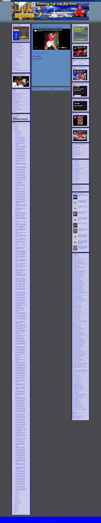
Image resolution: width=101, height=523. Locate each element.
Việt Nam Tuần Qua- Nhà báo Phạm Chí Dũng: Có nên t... (20, 281)
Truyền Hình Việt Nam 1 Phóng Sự (79, 370)
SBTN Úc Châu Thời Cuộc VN (78, 353)
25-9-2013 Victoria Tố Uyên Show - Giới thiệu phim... (20, 471)
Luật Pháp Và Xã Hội (77, 277)
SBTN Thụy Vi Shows (77, 344)
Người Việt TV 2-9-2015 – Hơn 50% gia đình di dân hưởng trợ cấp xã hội (82, 236)
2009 (15, 509)
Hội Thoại (75, 269)
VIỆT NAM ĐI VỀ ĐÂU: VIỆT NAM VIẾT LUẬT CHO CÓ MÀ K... (20, 461)
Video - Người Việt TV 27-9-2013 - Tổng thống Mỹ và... (20, 365)
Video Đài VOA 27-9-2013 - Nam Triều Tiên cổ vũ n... (20, 378)
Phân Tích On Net (76, 311)
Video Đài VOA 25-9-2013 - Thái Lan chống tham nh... (20, 484)
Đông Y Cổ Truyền (76, 189)
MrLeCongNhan (76, 279)
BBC (14, 91)
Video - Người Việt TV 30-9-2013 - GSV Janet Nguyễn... (20, 213)
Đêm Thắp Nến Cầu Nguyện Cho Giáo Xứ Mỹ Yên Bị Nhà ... (20, 218)
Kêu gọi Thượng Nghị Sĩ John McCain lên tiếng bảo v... (20, 368)
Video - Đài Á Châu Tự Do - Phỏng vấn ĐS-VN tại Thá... (20, 196)
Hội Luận (14, 59)
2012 (15, 504)
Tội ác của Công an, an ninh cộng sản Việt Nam (20, 336)
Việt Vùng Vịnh (76, 401)
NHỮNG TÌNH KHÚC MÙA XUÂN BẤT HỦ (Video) (20, 216)
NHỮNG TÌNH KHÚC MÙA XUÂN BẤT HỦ (20, 209)
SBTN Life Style (76, 336)
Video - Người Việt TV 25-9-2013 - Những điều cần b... (20, 479)
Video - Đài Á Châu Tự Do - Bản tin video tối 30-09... (20, 199)
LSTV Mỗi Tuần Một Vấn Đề (78, 271)
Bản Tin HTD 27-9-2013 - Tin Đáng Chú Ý (20, 357)
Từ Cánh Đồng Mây (16, 64)
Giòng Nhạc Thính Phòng (78, 168)
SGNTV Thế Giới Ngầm (77, 359)
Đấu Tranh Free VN (76, 416)
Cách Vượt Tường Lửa (17, 47)
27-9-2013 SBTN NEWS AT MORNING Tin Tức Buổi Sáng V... (20, 388)
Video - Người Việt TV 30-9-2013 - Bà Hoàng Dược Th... (20, 194)
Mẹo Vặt (74, 156)
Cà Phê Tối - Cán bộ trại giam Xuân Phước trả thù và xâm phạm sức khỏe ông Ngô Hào (82, 242)
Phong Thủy (75, 309)
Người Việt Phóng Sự (77, 298)
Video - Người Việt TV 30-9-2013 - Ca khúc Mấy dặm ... (20, 170)
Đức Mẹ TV (75, 418)
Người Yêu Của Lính (77, 302)
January (16, 502)
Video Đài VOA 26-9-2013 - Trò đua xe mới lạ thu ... (20, 420)
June (16, 494)
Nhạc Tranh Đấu (76, 172)
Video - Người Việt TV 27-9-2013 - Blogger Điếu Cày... (20, 391)
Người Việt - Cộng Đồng (77, 280)
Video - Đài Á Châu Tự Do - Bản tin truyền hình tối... (20, 441)
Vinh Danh (75, 400)
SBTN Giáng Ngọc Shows (78, 332)
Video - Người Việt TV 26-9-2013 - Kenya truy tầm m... (20, 425)
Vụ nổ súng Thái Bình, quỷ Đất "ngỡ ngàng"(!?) (20, 430)
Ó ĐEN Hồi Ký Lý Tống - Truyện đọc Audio (19, 272)
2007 (15, 512)
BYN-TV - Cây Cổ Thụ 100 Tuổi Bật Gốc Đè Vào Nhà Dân (20, 242)
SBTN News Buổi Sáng (17, 51)
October (16, 134)
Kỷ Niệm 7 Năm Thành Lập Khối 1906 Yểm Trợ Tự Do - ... (20, 464)
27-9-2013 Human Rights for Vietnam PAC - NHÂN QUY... (20, 373)
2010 (15, 508)
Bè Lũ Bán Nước (76, 257)
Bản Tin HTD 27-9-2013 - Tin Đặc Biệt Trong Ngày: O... (20, 352)
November (17, 132)
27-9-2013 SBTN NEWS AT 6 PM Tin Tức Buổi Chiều (20, 350)
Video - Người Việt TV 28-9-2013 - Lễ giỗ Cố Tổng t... (20, 284)
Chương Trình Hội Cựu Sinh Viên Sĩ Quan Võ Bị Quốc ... (20, 292)
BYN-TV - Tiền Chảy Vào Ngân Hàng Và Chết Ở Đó (20, 239)
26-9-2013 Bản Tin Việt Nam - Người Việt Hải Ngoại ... (20, 415)
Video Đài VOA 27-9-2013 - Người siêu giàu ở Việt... (20, 401)
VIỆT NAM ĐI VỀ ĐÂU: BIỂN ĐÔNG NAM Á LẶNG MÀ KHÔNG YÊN (20, 468)
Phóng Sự (75, 313)
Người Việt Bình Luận (77, 296)
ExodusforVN (75, 265)
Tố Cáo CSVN (75, 378)
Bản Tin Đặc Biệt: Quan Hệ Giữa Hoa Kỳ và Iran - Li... (20, 295)
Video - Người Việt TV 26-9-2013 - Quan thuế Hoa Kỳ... (20, 422)
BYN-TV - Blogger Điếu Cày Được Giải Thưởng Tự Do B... (20, 266)
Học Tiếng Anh (15, 68)
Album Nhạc (75, 162)
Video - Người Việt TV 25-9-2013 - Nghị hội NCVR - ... (20, 476)
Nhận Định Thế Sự (76, 305)
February (17, 501)
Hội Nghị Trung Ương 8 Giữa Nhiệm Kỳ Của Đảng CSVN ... (20, 164)
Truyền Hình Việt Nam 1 (77, 365)
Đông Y (74, 414)
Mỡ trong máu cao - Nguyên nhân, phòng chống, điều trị (20, 224)
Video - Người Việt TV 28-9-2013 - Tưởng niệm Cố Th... (20, 303)
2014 (15, 128)
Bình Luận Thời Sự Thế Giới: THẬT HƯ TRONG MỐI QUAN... (20, 381)
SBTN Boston (75, 325)
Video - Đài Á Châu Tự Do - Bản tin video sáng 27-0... (20, 403)
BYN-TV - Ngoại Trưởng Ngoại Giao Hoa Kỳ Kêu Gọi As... (20, 177)
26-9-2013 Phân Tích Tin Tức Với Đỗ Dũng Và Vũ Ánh (20, 433)
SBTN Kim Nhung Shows (77, 334)
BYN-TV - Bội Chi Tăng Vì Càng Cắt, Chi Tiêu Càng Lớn (20, 185)
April (16, 498)
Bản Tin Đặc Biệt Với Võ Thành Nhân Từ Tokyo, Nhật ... (20, 298)
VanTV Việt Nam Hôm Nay (78, 396)
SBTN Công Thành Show (77, 328)
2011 (15, 506)
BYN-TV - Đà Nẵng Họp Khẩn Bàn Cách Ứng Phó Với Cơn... (20, 230)
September (17, 135)
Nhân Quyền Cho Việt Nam (18, 57)
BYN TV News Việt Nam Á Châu (42, 53)
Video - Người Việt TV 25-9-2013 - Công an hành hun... (20, 455)
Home (14, 21)
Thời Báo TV (75, 361)
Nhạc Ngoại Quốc (76, 170)
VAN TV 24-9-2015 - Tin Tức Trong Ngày (82, 213)
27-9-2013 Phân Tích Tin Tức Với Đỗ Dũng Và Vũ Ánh (20, 370)
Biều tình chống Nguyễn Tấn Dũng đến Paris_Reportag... (20, 398)
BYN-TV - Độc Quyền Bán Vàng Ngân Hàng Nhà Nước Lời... (20, 260)
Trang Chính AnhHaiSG (17, 43)
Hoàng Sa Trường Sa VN (77, 267)
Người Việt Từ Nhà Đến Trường (79, 300)
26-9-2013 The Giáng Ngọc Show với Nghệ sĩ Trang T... (20, 408)
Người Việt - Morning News (18, 53)
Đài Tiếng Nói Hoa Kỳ (17, 95)
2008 (15, 511)
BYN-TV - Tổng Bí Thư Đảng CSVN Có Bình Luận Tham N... (20, 236)
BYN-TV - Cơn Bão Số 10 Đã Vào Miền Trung (20, 180)
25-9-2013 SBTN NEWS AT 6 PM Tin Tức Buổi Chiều (20, 453)
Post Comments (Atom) (53, 92)
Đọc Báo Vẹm (15, 99)
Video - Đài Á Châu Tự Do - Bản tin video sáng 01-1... (20, 138)
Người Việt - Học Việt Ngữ (78, 284)
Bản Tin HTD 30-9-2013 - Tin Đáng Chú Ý (20, 161)
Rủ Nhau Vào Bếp (76, 154)
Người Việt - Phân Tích (77, 288)
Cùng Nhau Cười (76, 164)
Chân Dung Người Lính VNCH (18, 49)
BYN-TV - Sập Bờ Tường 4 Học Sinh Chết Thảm (20, 227)
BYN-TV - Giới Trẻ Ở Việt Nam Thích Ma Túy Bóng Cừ (20, 316)
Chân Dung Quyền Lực (77, 261)
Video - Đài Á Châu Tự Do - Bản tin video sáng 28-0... (20, 341)
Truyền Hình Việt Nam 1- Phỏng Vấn (80, 372)
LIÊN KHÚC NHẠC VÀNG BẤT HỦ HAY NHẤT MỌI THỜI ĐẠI (20, 205)
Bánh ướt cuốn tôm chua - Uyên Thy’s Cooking (20, 308)
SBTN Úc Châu (76, 350)
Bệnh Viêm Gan (18, 210)
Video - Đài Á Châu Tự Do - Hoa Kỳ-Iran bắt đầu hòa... (20, 487)
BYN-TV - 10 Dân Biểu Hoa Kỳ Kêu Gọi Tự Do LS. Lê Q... (20, 325)
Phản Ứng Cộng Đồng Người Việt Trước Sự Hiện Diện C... (20, 251)
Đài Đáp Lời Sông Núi (17, 97)
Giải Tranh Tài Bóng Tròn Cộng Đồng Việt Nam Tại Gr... (20, 384)
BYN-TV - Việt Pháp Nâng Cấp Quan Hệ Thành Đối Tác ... (20, 313)
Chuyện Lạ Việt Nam (77, 259)
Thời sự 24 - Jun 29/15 (82, 223)
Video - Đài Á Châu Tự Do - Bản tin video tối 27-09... (20, 394)
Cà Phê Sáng (15, 55)
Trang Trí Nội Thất (76, 150)
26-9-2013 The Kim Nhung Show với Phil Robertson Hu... (20, 411)
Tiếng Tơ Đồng (76, 177)
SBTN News (15, 107)
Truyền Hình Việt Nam (17, 109)
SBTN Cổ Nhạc (76, 330)
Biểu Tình (75, 255)
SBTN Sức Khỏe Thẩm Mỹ (78, 342)
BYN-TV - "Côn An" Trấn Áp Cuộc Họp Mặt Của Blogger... (20, 322)
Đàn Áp (74, 412)
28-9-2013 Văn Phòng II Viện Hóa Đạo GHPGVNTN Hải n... (20, 275)
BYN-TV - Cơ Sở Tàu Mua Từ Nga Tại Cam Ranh (20, 264)
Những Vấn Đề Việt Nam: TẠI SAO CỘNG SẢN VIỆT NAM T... (20, 344)
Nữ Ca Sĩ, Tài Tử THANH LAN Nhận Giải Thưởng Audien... (20, 167)
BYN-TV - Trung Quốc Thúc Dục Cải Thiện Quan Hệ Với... (20, 257)
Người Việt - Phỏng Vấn (77, 290)
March (16, 499)
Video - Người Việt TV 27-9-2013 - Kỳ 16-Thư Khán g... (20, 376)
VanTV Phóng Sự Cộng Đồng (78, 394)
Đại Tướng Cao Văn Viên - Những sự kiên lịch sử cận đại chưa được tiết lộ (83, 247)
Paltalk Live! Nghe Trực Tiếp (18, 45)
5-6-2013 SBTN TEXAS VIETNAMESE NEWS (82, 201)
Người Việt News (16, 103)
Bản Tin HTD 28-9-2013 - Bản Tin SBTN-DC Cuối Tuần (20, 300)
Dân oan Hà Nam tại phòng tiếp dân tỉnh (20, 333)
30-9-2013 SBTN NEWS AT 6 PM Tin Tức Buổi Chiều (20, 152)
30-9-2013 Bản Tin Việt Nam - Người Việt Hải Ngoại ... (20, 149)
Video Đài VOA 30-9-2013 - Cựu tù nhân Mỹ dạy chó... (20, 172)
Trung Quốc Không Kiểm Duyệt (79, 363)
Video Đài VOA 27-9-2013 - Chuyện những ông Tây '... (20, 347)
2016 (15, 124)
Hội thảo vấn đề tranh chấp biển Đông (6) (83, 230)
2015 (15, 126)
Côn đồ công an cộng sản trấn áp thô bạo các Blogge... (20, 331)
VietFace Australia (76, 398)
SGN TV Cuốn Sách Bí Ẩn (78, 355)
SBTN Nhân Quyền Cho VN (78, 340)
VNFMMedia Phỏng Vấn (77, 386)
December (17, 131)
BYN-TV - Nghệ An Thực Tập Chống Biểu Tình (20, 183)
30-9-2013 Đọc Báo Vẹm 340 (20, 153)
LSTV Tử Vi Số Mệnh (77, 275)
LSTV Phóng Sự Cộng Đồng (78, 273)
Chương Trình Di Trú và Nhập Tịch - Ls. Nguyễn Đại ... (20, 140)
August (16, 491)
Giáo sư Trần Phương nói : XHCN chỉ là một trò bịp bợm (83, 219)
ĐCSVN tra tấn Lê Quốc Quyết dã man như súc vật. (20, 363)
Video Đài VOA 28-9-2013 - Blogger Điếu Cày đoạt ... (20, 338)
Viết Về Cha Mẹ (76, 179)
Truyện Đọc (75, 181)
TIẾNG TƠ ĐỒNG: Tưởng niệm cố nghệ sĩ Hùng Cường (20, 248)
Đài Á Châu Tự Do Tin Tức (18, 93)
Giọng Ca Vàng (76, 166)
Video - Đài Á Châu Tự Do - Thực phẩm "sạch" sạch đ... (20, 175)
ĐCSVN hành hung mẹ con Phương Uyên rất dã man (20, 428)
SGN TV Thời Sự (76, 357)
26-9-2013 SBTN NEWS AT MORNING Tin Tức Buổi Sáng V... (20, 444)
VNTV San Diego (76, 390)
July (16, 493)
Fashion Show (75, 148)
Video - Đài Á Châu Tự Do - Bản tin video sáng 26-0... (20, 450)
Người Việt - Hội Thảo (77, 286)
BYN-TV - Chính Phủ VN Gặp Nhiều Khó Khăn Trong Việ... (20, 489)
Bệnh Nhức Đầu (18, 396)
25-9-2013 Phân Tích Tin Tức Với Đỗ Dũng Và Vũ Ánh (20, 474)
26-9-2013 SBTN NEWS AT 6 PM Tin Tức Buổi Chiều (20, 406)
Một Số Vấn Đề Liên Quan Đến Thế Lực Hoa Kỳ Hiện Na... (20, 439)
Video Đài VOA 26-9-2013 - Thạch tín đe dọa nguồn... (20, 448)
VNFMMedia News (76, 384)
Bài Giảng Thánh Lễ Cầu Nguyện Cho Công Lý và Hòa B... (20, 143)
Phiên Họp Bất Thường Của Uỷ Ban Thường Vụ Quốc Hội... (20, 435)
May (16, 496)
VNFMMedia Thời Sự (77, 388)
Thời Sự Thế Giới (16, 62)
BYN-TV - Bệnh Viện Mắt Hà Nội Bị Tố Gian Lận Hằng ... (20, 254)
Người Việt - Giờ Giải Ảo (77, 282)
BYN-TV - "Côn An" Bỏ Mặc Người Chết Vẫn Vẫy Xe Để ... (20, 318)
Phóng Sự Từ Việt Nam (17, 105)
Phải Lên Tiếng (76, 317)
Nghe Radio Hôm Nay (17, 101)
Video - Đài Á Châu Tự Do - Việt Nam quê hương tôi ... (20, 270)
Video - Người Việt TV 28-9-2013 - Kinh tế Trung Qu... (20, 286)
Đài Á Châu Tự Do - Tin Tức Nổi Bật (79, 409)
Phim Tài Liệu (75, 175)
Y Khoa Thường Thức (77, 187)
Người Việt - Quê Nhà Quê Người (79, 292)
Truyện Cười (75, 375)
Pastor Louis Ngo (76, 307)
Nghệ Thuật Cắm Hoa (77, 152)
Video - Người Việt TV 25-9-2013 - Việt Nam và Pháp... (20, 458)
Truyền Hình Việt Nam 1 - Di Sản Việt (80, 367)
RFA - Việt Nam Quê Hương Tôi (79, 321)
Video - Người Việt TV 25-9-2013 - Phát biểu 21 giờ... (20, 481)
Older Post (67, 88)
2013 (15, 129)
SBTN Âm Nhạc (76, 348)
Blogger (56, 520)
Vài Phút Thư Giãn (76, 403)
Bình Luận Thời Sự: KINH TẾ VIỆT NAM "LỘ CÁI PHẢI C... (20, 289)
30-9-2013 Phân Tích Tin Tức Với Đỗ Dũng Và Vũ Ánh (20, 156)
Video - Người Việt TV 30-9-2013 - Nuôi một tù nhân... (20, 191)
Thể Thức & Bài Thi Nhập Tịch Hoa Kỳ (20, 70)
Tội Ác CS (75, 380)
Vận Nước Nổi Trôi (76, 405)
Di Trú (14, 66)
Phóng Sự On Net (76, 315)
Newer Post (35, 88)
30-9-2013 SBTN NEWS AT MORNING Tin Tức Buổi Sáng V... (20, 202)
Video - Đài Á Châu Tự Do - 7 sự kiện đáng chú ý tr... (20, 328)
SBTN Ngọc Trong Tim (77, 338)
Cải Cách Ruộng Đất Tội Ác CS (79, 263)
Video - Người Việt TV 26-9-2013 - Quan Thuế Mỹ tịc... (20, 417)
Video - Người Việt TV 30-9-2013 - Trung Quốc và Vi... (20, 158)
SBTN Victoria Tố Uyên (77, 346)
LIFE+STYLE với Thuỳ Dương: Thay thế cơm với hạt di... (20, 146)
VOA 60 (74, 392)
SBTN (74, 323)
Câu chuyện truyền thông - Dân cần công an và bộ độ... (20, 279)
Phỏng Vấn (75, 319)
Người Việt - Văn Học (77, 294)
